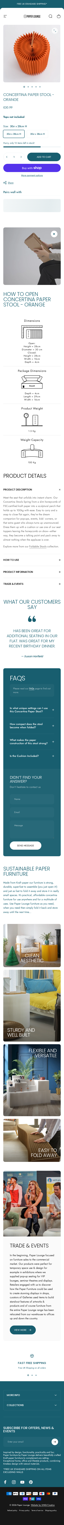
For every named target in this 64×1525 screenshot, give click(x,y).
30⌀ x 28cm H (14, 134)
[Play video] (32, 256)
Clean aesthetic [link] (32, 958)
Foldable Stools (37, 546)
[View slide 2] (32, 1375)
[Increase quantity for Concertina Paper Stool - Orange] (21, 157)
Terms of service (37, 1510)
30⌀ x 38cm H (37, 134)
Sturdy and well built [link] (21, 1032)
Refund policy (12, 1510)
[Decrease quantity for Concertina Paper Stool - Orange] (6, 157)
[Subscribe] (55, 1442)
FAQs (31, 688)
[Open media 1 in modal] (55, 30)
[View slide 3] (36, 1375)
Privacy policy (24, 1510)
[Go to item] (24, 87)
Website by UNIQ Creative (43, 1505)
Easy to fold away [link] (44, 1153)
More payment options (32, 175)
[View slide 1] (28, 1375)
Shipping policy (51, 1510)
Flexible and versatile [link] (43, 1053)
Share (10, 182)
